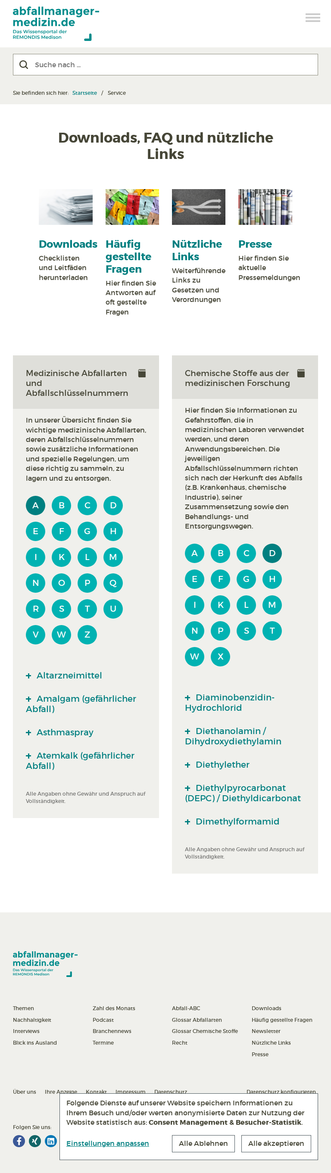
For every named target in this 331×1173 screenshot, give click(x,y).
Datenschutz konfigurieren (281, 1092)
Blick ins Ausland (35, 1042)
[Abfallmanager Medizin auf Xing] (35, 1141)
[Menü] (313, 17)
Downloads (68, 244)
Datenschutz (170, 1092)
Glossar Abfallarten (197, 1020)
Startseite (84, 93)
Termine (103, 1042)
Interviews (26, 1031)
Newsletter (266, 1031)
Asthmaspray (64, 732)
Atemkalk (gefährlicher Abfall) (80, 760)
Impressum (131, 1092)
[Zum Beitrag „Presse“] (265, 207)
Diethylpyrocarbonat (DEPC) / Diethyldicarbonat (243, 793)
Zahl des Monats (114, 1008)
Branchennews (112, 1031)
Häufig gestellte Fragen (128, 257)
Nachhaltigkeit (32, 1020)
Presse (255, 244)
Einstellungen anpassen (107, 1143)
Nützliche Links (197, 251)
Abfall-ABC (186, 1008)
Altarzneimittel (68, 675)
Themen (23, 1008)
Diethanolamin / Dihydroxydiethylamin (233, 736)
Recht (179, 1042)
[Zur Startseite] (56, 23)
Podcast (103, 1020)
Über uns (24, 1092)
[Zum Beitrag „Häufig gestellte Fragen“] (132, 207)
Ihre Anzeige (61, 1092)
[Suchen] (23, 64)
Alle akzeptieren (276, 1143)
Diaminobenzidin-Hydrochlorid (230, 702)
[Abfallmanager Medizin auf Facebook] (19, 1141)
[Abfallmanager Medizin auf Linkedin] (51, 1141)
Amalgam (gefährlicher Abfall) (81, 704)
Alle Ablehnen (203, 1143)
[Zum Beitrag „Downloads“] (65, 207)
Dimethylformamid (237, 821)
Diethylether (222, 764)
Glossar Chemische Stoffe (205, 1031)
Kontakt (96, 1092)
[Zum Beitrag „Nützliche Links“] (198, 207)
